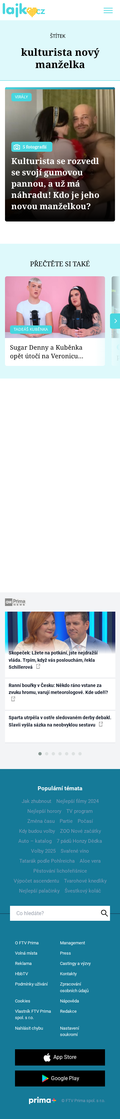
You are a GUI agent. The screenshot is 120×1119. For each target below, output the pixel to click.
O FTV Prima (27, 942)
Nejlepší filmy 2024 (77, 801)
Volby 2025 (43, 851)
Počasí (85, 821)
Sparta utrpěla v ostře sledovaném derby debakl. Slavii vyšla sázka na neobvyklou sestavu (60, 721)
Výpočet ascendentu (36, 881)
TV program (79, 811)
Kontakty (68, 973)
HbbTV (21, 973)
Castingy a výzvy (75, 963)
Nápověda (69, 1000)
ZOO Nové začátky (80, 831)
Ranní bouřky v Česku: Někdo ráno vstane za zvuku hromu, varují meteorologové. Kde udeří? (58, 689)
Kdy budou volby (37, 831)
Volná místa (26, 953)
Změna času (41, 821)
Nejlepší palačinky (39, 891)
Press (65, 953)
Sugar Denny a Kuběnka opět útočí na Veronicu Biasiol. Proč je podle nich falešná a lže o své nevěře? (49, 352)
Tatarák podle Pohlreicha (47, 861)
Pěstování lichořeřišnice (60, 871)
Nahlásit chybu (29, 1028)
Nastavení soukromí (69, 1031)
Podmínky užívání (31, 984)
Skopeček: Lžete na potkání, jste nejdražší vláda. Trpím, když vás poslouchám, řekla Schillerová (53, 660)
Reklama (23, 963)
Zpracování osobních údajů (74, 987)
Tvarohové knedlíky (85, 881)
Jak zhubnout (36, 801)
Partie (66, 821)
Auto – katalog (35, 841)
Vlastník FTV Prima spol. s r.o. (33, 1014)
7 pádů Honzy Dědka (79, 841)
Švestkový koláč (83, 891)
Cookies (22, 1000)
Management (72, 942)
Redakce (68, 1011)
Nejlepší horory (44, 811)
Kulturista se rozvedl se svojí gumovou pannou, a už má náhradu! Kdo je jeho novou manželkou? (55, 183)
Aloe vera (90, 861)
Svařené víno (75, 851)
